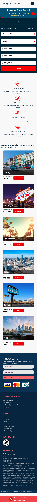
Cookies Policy (8, 431)
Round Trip (6, 28)
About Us (6, 419)
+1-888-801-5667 (7, 460)
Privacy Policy (8, 428)
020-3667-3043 (19, 500)
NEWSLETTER (12, 359)
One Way (13, 28)
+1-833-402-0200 (7, 462)
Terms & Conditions (9, 426)
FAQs (5, 421)
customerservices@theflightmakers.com (20, 458)
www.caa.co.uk (23, 485)
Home (5, 416)
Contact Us (7, 424)
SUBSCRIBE (8, 377)
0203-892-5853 (21, 15)
